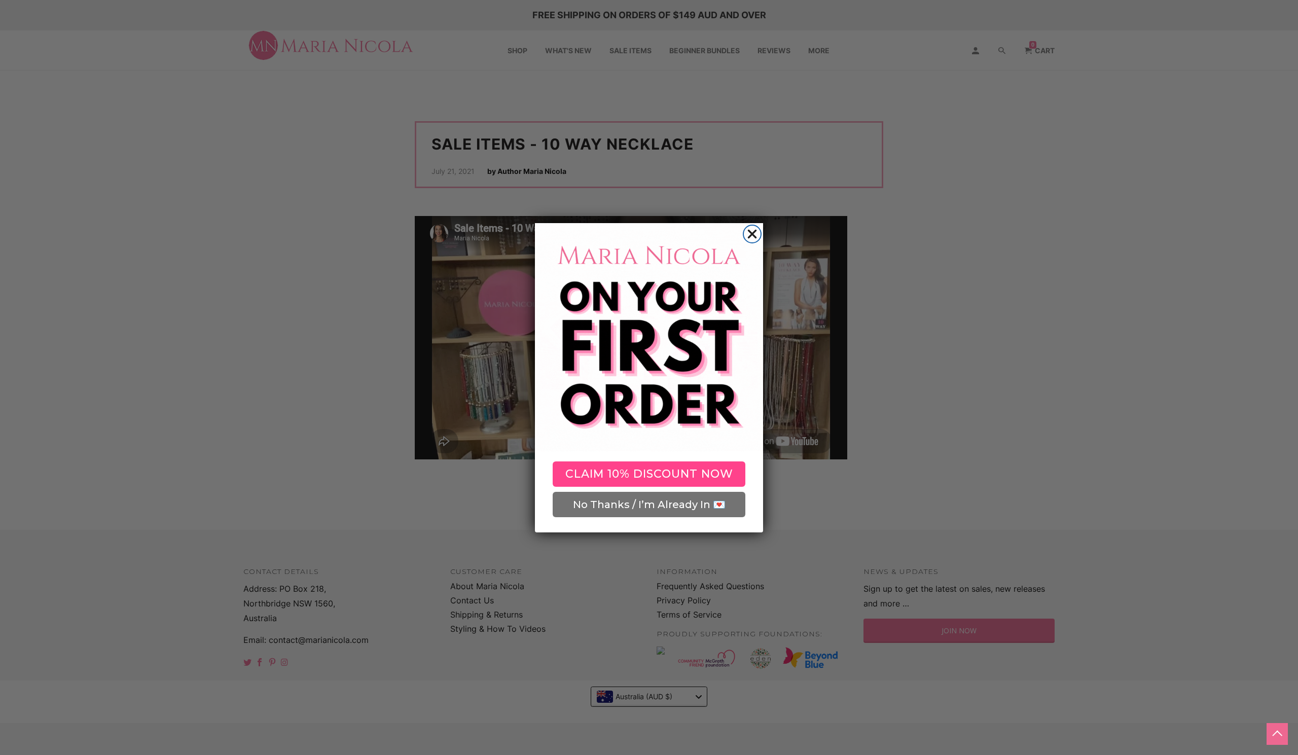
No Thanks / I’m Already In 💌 (649, 504)
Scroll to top (1277, 734)
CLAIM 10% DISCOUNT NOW (649, 474)
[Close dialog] (752, 234)
